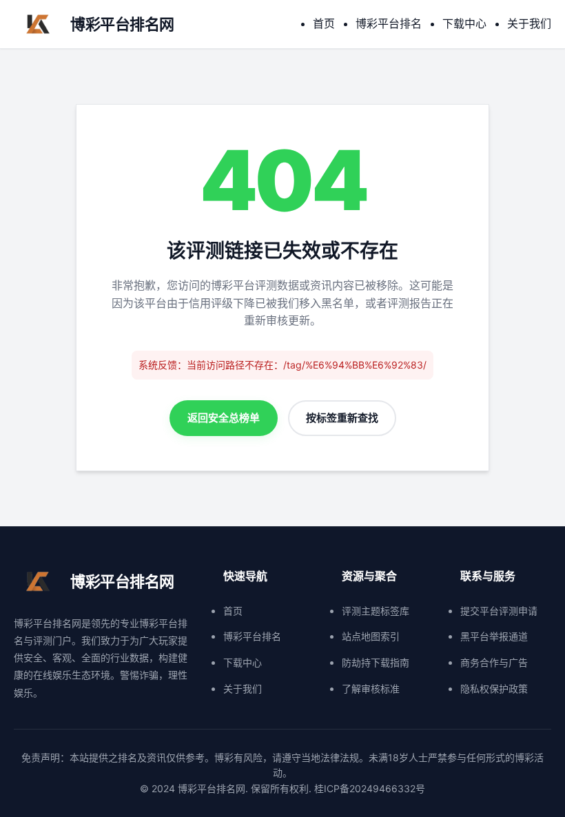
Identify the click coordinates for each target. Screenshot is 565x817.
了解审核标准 (371, 688)
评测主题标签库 (375, 611)
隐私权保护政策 (494, 688)
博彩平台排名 (389, 23)
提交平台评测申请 (498, 611)
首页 (324, 23)
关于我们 (529, 23)
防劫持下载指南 (375, 662)
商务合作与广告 (494, 662)
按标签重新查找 (342, 417)
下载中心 (464, 23)
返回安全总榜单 (223, 417)
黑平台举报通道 (494, 636)
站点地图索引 (371, 636)
